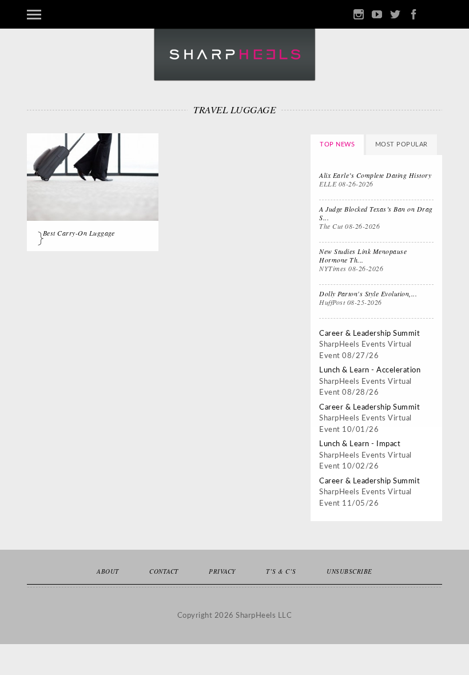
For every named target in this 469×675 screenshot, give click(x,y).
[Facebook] (413, 14)
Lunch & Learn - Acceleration (369, 370)
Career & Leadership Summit (369, 334)
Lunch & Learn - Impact (359, 444)
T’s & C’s (281, 571)
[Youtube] (377, 14)
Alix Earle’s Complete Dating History (375, 175)
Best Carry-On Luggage (79, 232)
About (108, 571)
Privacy (222, 571)
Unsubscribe (349, 571)
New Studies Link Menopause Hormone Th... (363, 255)
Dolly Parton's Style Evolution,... (368, 293)
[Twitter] (395, 14)
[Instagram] (358, 14)
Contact (163, 571)
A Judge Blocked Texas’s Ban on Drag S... (376, 213)
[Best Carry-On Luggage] (92, 177)
